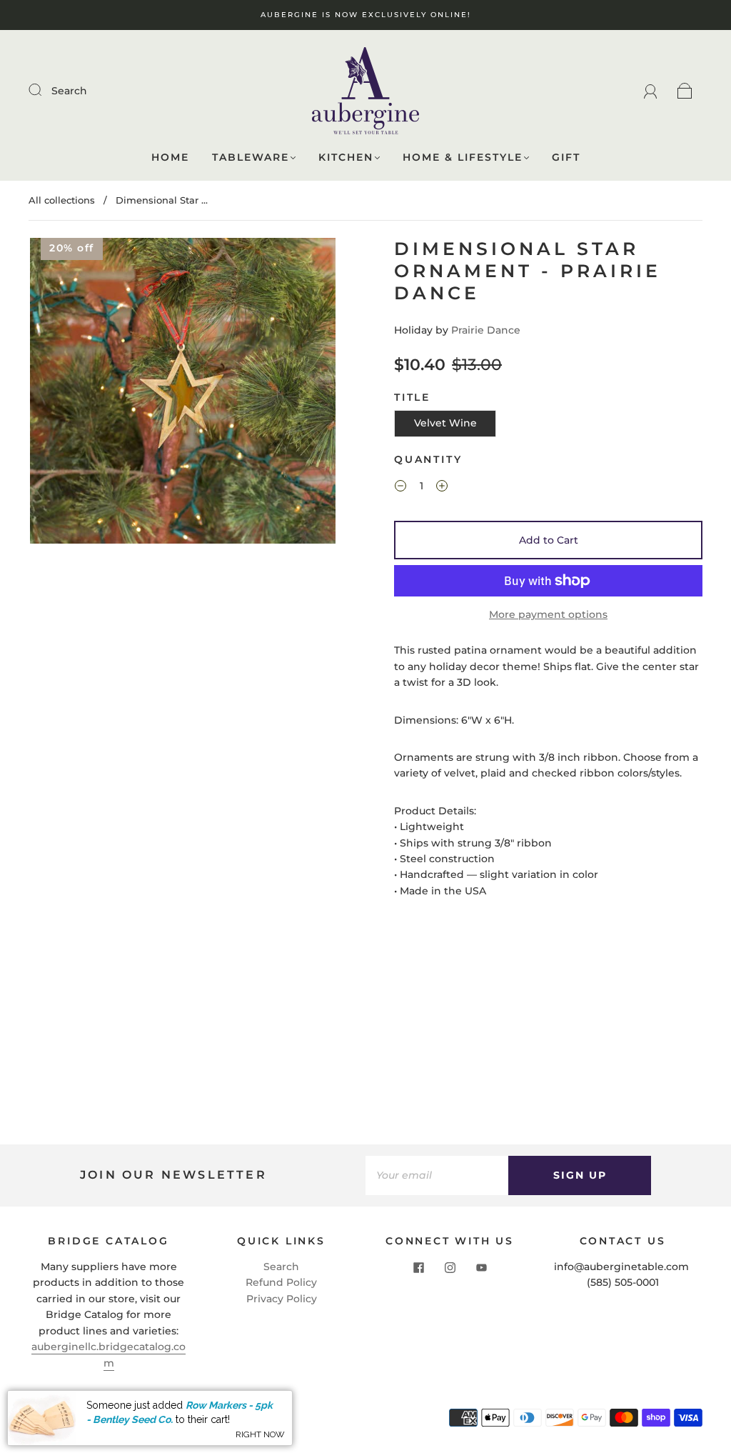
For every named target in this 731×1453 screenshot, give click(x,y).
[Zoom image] (183, 393)
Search (69, 90)
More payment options (548, 614)
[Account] (650, 90)
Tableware (250, 157)
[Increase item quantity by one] (442, 488)
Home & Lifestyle (463, 157)
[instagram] (449, 1267)
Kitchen (345, 157)
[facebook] (418, 1267)
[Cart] (684, 90)
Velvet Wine (445, 422)
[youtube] (481, 1267)
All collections (62, 200)
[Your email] (437, 1175)
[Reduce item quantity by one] (400, 488)
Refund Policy (281, 1282)
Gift (566, 157)
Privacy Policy (281, 1298)
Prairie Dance (485, 330)
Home (170, 157)
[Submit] (44, 90)
